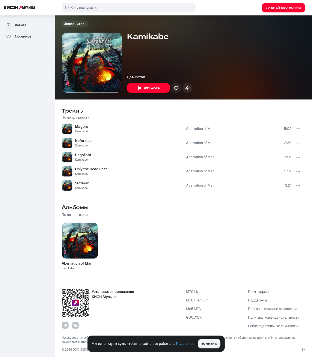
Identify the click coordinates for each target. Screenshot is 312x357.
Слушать (152, 88)
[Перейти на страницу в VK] (75, 325)
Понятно (209, 344)
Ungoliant (83, 155)
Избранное (23, 36)
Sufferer (82, 183)
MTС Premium (197, 300)
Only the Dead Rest (91, 169)
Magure (81, 126)
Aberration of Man (200, 128)
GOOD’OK (194, 317)
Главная (20, 25)
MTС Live (193, 291)
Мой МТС (193, 309)
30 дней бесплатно (283, 8)
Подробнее (185, 343)
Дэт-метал (136, 77)
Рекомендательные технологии (273, 326)
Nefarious (83, 140)
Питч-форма (258, 291)
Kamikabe (81, 131)
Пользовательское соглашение (273, 309)
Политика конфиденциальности (273, 317)
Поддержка (257, 300)
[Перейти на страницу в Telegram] (65, 325)
